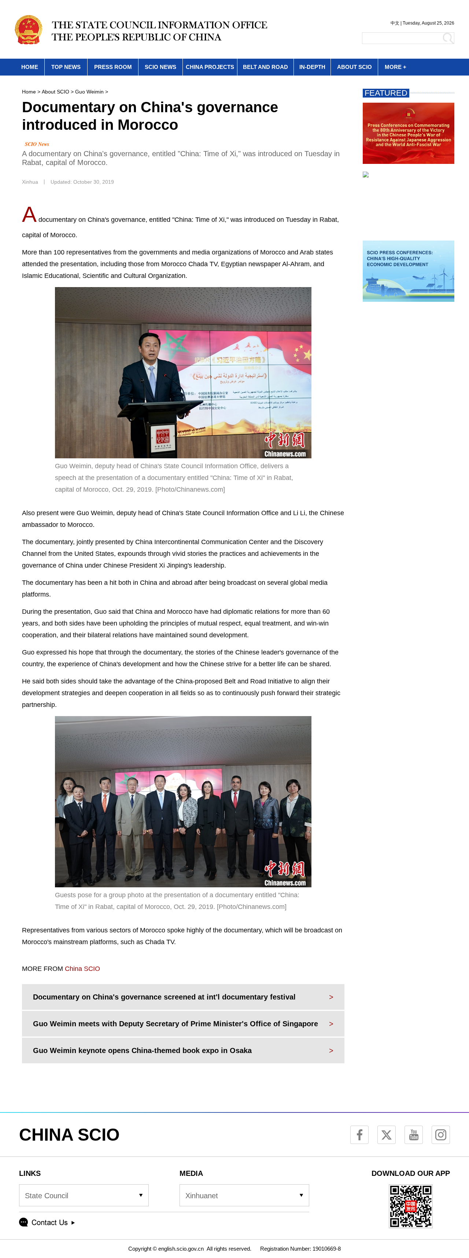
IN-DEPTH (312, 67)
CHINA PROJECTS (210, 67)
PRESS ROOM (113, 67)
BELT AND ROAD (265, 67)
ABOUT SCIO (354, 67)
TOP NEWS (66, 67)
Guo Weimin (89, 92)
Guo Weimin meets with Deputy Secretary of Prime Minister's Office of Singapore (175, 1024)
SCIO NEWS (160, 67)
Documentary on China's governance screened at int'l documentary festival (164, 997)
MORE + (395, 67)
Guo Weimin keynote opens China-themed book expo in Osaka (142, 1050)
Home (29, 92)
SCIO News (37, 144)
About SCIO (55, 92)
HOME (29, 67)
